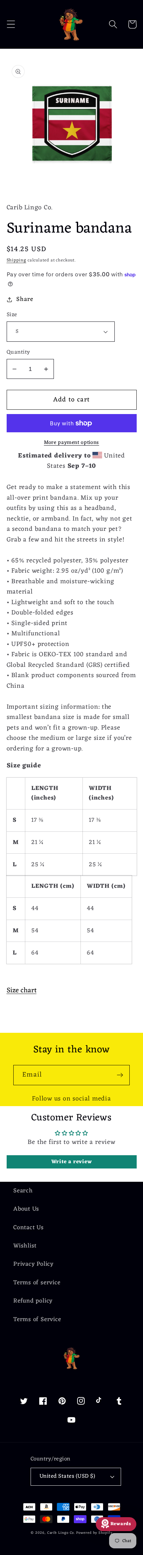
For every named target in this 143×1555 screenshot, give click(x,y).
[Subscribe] (119, 1075)
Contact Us (28, 1227)
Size (12, 315)
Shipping (16, 260)
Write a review (71, 1161)
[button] (10, 24)
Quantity (18, 352)
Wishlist (25, 1245)
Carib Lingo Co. (61, 1533)
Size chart (22, 990)
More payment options (71, 443)
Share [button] (24, 299)
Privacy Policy (33, 1264)
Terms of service (36, 1282)
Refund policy (33, 1301)
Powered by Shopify (94, 1533)
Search (23, 1190)
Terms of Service (37, 1319)
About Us (26, 1209)
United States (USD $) (67, 1476)
